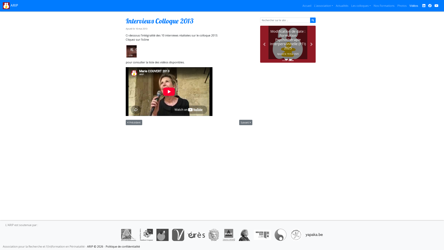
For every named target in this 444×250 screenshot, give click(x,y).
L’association (322, 6)
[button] (264, 44)
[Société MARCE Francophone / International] (280, 234)
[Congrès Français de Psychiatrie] (162, 234)
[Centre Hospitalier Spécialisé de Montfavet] (146, 234)
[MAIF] (229, 234)
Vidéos (413, 6)
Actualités (342, 6)
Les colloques (360, 6)
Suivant (245, 122)
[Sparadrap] (296, 234)
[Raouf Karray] (244, 234)
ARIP (14, 5)
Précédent (135, 122)
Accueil (306, 6)
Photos (402, 6)
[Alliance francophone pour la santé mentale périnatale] (128, 234)
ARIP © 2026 (95, 246)
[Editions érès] (196, 234)
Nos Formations (384, 6)
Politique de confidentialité (123, 246)
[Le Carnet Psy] (214, 234)
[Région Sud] (262, 234)
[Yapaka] (314, 234)
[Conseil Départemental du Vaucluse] (178, 234)
